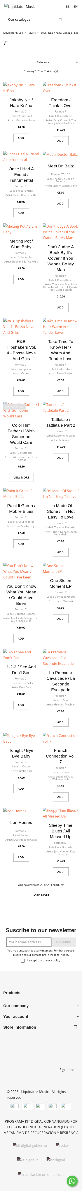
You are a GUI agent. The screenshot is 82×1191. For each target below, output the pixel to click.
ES (67, 6)
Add (21, 138)
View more (21, 477)
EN (75, 6)
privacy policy (51, 960)
